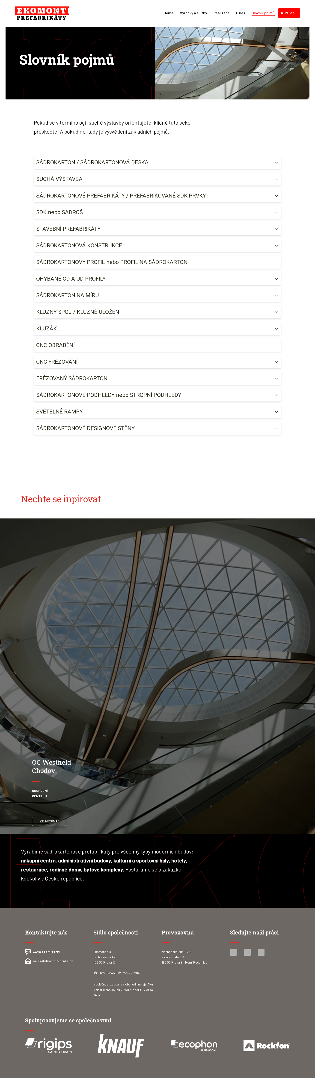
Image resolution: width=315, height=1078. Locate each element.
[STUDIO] (42, 13)
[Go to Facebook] (233, 952)
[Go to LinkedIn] (261, 952)
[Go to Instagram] (247, 952)
